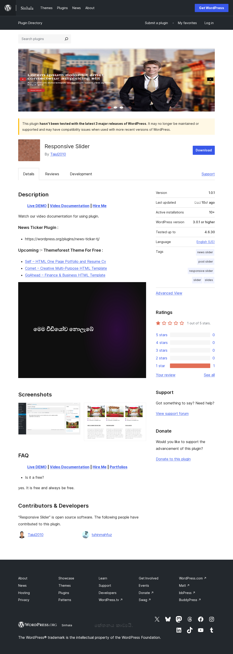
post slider (205, 261)
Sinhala (67, 625)
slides (209, 280)
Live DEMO (37, 205)
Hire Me (99, 205)
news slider (205, 252)
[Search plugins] (66, 38)
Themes (64, 585)
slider (197, 280)
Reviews (52, 174)
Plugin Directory (30, 23)
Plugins (63, 593)
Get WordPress (211, 8)
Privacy (23, 600)
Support (208, 174)
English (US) (206, 242)
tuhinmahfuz (102, 534)
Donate (146, 593)
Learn (103, 578)
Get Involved (148, 578)
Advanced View (169, 293)
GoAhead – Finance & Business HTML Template (65, 275)
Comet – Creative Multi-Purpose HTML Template (66, 268)
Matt (184, 585)
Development (81, 174)
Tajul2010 (58, 154)
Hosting (24, 593)
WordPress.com (193, 578)
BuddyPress (190, 600)
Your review (165, 375)
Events (144, 585)
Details (28, 174)
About (22, 578)
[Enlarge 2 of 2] (140, 408)
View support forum (172, 413)
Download (204, 150)
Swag (145, 600)
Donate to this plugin (173, 459)
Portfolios (118, 467)
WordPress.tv (111, 600)
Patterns (64, 600)
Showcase (66, 578)
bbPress (187, 593)
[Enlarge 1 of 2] (74, 408)
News (22, 585)
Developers (107, 593)
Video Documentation (69, 205)
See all (209, 375)
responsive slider (201, 271)
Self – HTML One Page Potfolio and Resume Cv (65, 261)
